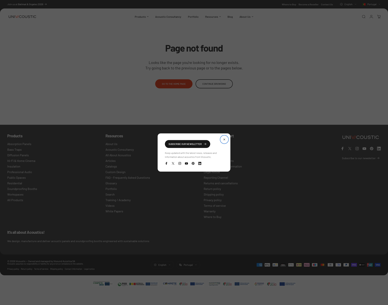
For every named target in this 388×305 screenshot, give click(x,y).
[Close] (224, 139)
